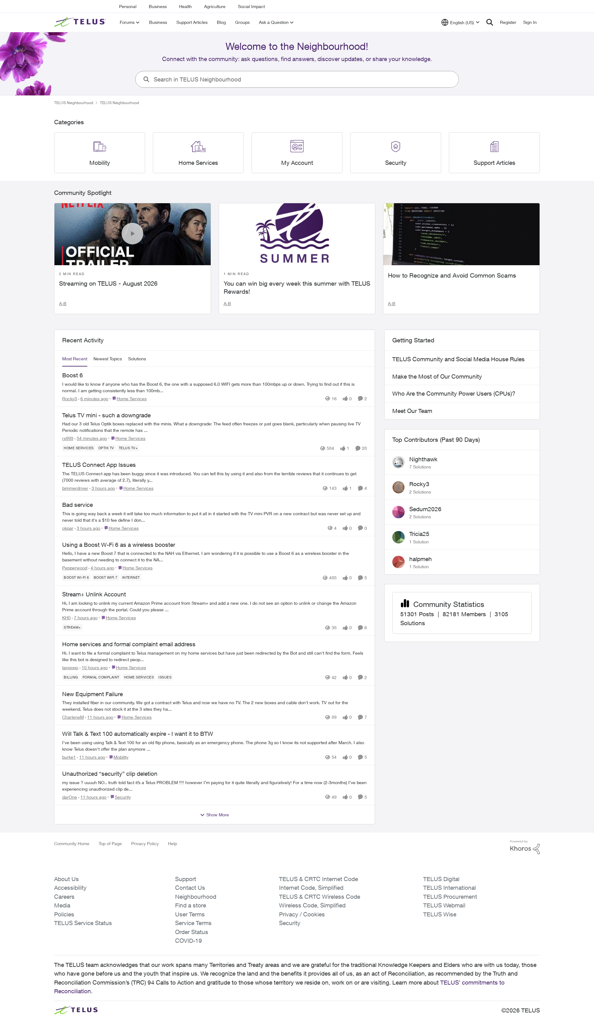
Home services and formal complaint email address (129, 644)
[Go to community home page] (80, 22)
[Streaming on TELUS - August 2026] (132, 234)
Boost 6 (72, 375)
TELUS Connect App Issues (99, 464)
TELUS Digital (441, 879)
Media (62, 905)
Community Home (71, 843)
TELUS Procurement (450, 896)
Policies (64, 914)
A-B (63, 303)
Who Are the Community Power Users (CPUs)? (453, 393)
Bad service (77, 504)
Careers (64, 896)
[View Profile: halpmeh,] (398, 562)
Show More (217, 814)
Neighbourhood (195, 896)
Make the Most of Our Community (437, 376)
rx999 (67, 438)
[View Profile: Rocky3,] (398, 487)
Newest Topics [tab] (107, 358)
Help (172, 843)
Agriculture (215, 6)
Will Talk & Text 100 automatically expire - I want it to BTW (137, 733)
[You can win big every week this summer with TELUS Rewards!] (297, 234)
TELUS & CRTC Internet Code (318, 879)
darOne (69, 797)
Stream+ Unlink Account (94, 594)
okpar (67, 528)
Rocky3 (69, 398)
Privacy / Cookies (302, 914)
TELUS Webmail (444, 905)
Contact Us (190, 887)
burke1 (69, 757)
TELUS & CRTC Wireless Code (319, 896)
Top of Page (110, 843)
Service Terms (193, 922)
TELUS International (449, 887)
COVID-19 (188, 940)
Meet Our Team (412, 410)
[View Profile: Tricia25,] (398, 537)
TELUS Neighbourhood (73, 102)
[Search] (489, 22)
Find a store (190, 905)
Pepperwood (74, 567)
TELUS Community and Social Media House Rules (458, 359)
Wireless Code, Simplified (312, 905)
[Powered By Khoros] (525, 847)
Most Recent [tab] (74, 358)
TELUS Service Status (83, 922)
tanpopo (70, 667)
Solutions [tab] (137, 358)
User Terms (190, 914)
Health (185, 6)
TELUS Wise (439, 914)
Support (185, 879)
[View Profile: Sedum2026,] (398, 512)
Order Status (191, 931)
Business (158, 6)
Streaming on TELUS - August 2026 (108, 283)
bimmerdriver (75, 488)
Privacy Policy (145, 843)
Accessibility (70, 887)
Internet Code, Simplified (311, 887)
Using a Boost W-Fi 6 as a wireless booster (118, 544)
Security (289, 922)
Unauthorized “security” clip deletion (109, 773)
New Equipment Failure (92, 694)
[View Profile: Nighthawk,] (398, 462)
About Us (66, 879)
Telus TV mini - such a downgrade (106, 415)
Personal (127, 6)
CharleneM (73, 717)
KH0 (66, 617)
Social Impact (251, 6)
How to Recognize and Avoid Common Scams (452, 275)
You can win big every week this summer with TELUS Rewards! (297, 287)
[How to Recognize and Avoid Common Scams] (461, 234)
